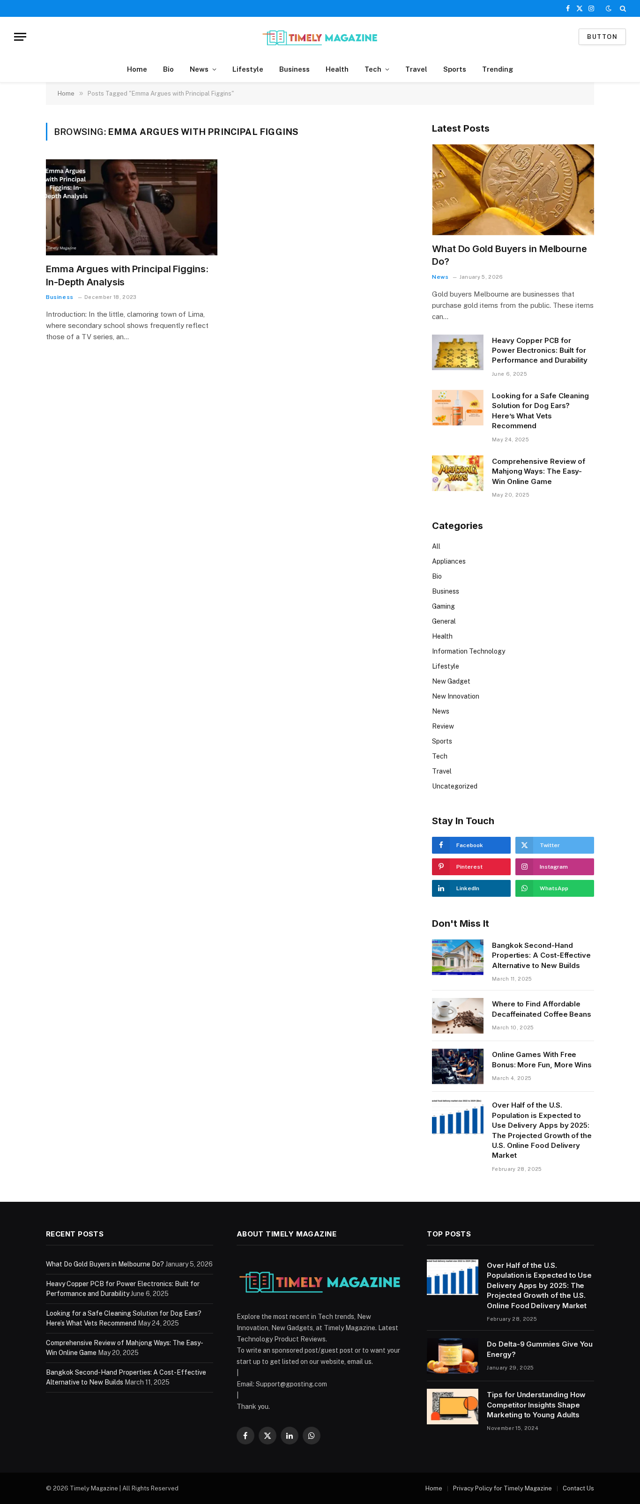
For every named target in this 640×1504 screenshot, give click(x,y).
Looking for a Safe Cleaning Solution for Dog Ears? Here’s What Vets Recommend (540, 410)
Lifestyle (247, 69)
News (199, 69)
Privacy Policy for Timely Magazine (502, 1488)
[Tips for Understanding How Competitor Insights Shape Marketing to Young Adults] (452, 1406)
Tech (373, 69)
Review (443, 726)
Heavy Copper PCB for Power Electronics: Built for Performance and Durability (540, 350)
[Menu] (20, 36)
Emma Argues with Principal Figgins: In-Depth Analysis (127, 275)
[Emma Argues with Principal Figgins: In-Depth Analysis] (131, 207)
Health (337, 69)
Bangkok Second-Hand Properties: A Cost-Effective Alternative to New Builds (541, 955)
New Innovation (455, 696)
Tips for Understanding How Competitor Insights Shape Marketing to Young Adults (536, 1404)
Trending (497, 69)
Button (602, 36)
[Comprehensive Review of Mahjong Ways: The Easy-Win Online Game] (458, 473)
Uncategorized (454, 786)
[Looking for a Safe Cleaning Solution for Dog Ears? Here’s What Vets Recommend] (458, 407)
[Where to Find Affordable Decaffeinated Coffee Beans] (458, 1016)
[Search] (622, 8)
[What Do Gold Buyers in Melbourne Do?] (513, 190)
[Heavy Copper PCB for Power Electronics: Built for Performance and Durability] (458, 352)
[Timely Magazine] (320, 37)
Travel (416, 69)
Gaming (443, 606)
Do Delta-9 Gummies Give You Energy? (540, 1349)
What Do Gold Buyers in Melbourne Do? (509, 255)
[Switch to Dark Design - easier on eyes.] (608, 8)
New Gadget (451, 681)
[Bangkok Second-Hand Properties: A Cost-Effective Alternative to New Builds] (458, 957)
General (444, 621)
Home (137, 69)
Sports (454, 69)
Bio (168, 69)
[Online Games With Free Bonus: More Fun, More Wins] (458, 1066)
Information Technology (468, 651)
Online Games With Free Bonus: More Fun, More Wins (542, 1059)
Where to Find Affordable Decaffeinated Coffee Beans (541, 1008)
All (436, 546)
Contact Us (578, 1488)
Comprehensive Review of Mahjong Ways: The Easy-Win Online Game (538, 471)
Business (294, 69)
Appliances (449, 561)
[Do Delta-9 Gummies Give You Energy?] (452, 1356)
